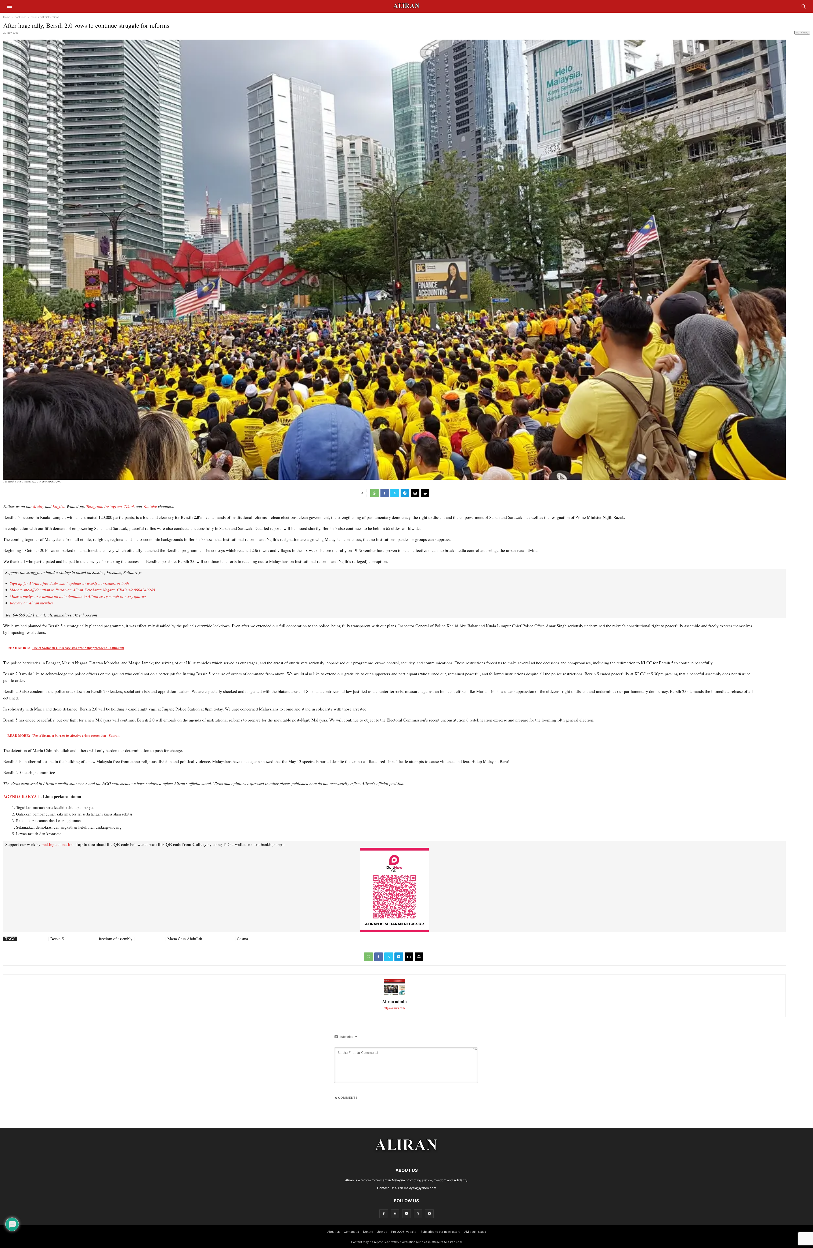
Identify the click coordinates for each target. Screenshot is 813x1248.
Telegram (94, 506)
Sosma (242, 939)
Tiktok (129, 506)
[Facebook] (384, 493)
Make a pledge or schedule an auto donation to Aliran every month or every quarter (78, 596)
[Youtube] (429, 1214)
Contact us (351, 1231)
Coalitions (20, 17)
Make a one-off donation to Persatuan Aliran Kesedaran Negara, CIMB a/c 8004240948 (82, 589)
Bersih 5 (57, 939)
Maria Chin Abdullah (184, 939)
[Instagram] (395, 1214)
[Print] (425, 493)
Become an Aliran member (31, 602)
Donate (368, 1231)
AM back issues (475, 1231)
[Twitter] (394, 493)
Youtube (150, 506)
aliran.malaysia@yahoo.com (415, 1188)
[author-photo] (394, 994)
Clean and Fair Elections (44, 17)
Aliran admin (394, 1001)
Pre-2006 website (403, 1231)
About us (333, 1231)
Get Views (802, 32)
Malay (38, 506)
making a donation (57, 844)
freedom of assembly (116, 939)
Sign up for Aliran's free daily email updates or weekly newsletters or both (69, 583)
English (59, 506)
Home (6, 17)
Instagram (113, 506)
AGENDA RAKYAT (21, 796)
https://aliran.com (394, 1008)
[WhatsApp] (374, 493)
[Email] (415, 493)
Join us (382, 1231)
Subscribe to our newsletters (440, 1231)
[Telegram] (405, 493)
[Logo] (406, 1157)
